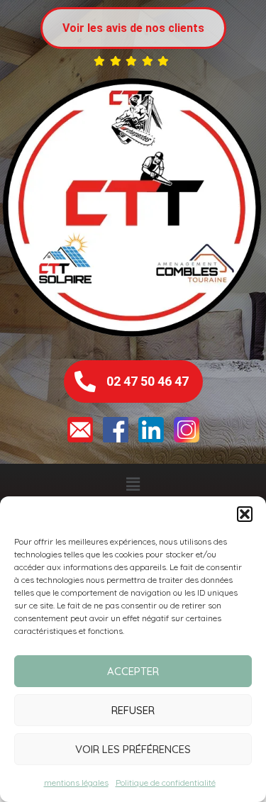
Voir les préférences (133, 749)
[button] (245, 514)
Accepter (133, 671)
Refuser (133, 710)
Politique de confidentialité (166, 782)
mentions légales (76, 782)
